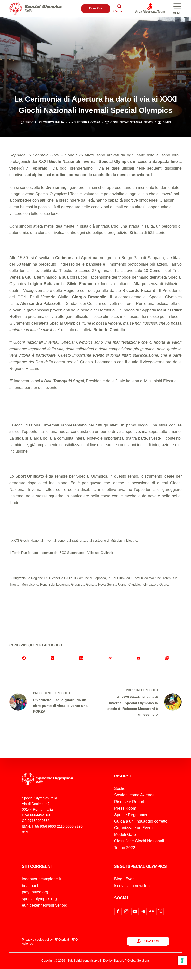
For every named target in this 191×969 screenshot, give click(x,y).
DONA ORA (150, 941)
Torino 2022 (124, 848)
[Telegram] (110, 658)
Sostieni (121, 788)
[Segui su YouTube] (135, 911)
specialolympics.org (39, 899)
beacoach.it (32, 886)
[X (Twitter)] (52, 658)
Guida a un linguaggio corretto (140, 821)
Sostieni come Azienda (134, 795)
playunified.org (35, 892)
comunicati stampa (126, 122)
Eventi (131, 879)
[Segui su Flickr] (152, 911)
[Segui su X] (160, 911)
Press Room (125, 808)
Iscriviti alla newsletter (133, 886)
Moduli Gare (125, 834)
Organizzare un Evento (134, 828)
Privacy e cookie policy (37, 939)
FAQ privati (62, 939)
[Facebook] (23, 658)
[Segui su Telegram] (144, 911)
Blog (118, 879)
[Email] (138, 658)
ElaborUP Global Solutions (131, 960)
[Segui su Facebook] (118, 911)
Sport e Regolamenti (132, 815)
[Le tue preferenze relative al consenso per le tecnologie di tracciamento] (182, 960)
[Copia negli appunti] (167, 658)
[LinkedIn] (81, 658)
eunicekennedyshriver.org (44, 905)
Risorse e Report (129, 802)
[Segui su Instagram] (127, 911)
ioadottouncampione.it (41, 879)
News (148, 122)
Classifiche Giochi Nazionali (139, 841)
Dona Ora (95, 8)
